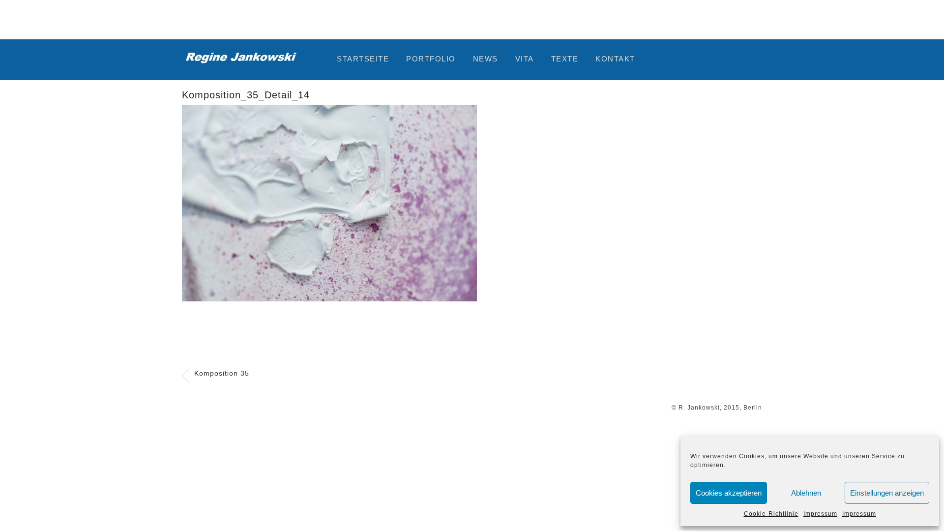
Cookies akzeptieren (729, 493)
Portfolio (431, 59)
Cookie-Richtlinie (771, 513)
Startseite (363, 59)
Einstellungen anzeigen (887, 493)
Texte (565, 59)
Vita (524, 59)
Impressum (820, 513)
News (485, 59)
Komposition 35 (221, 373)
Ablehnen (806, 493)
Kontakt (615, 59)
